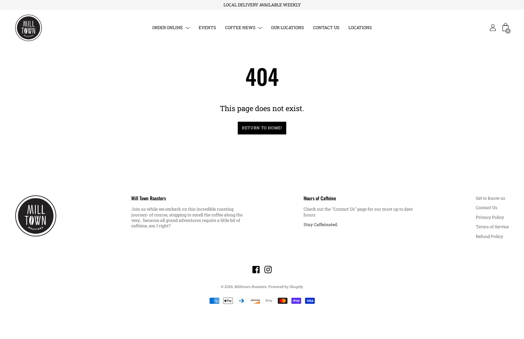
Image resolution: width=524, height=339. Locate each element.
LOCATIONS (360, 28)
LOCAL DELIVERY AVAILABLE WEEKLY (262, 5)
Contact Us (486, 207)
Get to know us (490, 198)
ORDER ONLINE (167, 28)
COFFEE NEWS (240, 28)
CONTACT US (326, 28)
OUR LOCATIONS (287, 28)
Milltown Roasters (250, 286)
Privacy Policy (490, 217)
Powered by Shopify (285, 286)
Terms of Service (492, 226)
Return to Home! (262, 128)
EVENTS (207, 28)
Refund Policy (489, 236)
